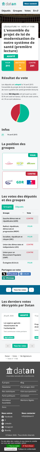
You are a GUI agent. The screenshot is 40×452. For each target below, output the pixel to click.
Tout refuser (28, 446)
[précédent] (8, 346)
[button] (8, 290)
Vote (29, 213)
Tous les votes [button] (20, 290)
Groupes (17, 10)
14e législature (25, 356)
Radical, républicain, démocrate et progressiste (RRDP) (11, 229)
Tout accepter (14, 446)
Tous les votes (20, 346)
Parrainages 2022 (27, 387)
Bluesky (7, 430)
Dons (4, 407)
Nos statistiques (8, 391)
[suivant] (32, 346)
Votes (28, 10)
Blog (22, 382)
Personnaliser (10, 449)
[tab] (8, 207)
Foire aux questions (28, 391)
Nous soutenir (30, 3)
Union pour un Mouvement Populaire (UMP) (12, 255)
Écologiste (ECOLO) (10, 263)
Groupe (6, 213)
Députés (6, 10)
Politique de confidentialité (27, 449)
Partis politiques (8, 396)
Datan (7, 356)
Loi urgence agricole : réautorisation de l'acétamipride (12, 325)
